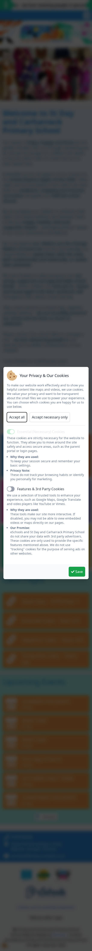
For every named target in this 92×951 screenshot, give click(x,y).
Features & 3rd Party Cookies (40, 489)
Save (78, 571)
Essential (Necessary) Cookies (41, 431)
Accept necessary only (50, 417)
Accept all (17, 417)
